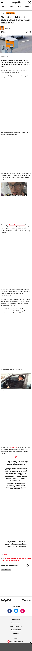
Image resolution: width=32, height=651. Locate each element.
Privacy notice (16, 623)
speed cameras (10, 13)
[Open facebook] (9, 611)
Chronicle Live (12, 448)
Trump (27, 7)
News (11, 7)
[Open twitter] (16, 611)
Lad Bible (5, 555)
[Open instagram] (22, 611)
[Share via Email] (30, 32)
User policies (16, 620)
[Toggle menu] (2, 2)
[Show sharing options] (25, 195)
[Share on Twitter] (27, 32)
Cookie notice (16, 630)
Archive (16, 633)
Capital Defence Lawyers (17, 225)
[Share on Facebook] (24, 32)
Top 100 (3, 7)
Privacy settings (16, 626)
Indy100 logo (16, 2)
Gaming (19, 7)
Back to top (27, 600)
